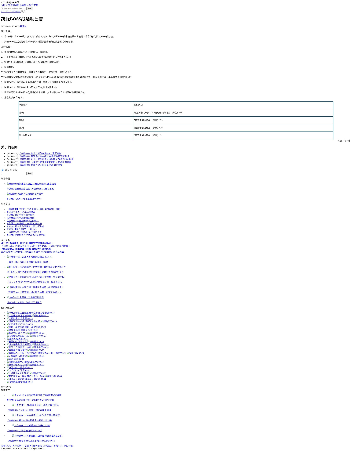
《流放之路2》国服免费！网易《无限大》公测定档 (26, 249)
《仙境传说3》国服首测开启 (15, 246)
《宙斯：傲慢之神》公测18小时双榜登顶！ (49, 246)
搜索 (30, 8)
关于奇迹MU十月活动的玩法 (20, 218)
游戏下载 (33, 5)
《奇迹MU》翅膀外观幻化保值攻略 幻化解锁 (40, 165)
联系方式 (47, 446)
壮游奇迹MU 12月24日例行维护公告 (24, 232)
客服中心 (58, 446)
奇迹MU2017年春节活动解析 (20, 215)
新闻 (15, 170)
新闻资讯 (14, 5)
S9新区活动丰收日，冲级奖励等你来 (24, 223)
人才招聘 (17, 446)
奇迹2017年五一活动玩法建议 (21, 212)
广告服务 (27, 446)
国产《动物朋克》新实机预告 (50, 252)
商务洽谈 (37, 446)
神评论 (23, 26)
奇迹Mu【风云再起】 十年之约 (22, 229)
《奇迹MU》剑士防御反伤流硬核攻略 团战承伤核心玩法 (46, 159)
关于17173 (6, 446)
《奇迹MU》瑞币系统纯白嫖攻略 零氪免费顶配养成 (44, 156)
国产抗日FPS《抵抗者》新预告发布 (18, 252)
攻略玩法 (24, 5)
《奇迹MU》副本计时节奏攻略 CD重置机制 (40, 153)
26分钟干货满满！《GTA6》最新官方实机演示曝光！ (27, 243)
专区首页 (5, 5)
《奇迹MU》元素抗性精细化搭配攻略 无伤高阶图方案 (45, 162)
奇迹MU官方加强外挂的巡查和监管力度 (26, 235)
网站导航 (68, 446)
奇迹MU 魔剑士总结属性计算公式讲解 (25, 226)
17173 (4, 11)
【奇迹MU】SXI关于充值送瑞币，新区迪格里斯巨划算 (33, 209)
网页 (7, 170)
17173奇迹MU (14, 11)
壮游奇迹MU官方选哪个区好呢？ (23, 220)
